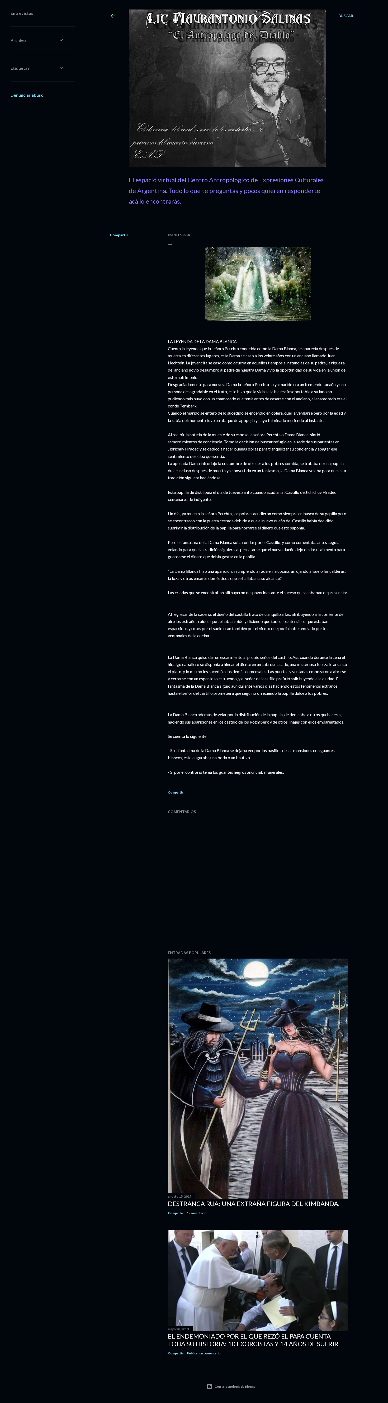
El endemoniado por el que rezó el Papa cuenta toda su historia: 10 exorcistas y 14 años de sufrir (253, 1340)
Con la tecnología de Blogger (236, 1386)
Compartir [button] (119, 235)
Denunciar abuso (27, 94)
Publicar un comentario (204, 1353)
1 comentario (196, 1213)
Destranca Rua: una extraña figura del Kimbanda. (253, 1203)
